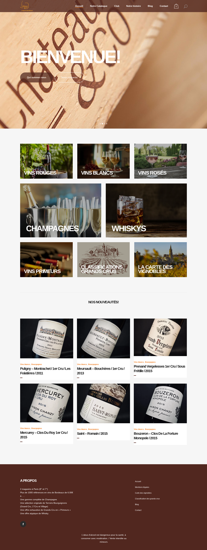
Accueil (138, 481)
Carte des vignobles (143, 493)
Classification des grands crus (147, 499)
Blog (137, 504)
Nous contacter (69, 75)
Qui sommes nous (36, 75)
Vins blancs (25, 364)
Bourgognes (36, 364)
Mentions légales (142, 487)
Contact (138, 510)
